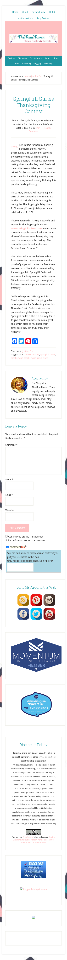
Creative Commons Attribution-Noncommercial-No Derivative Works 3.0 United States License (34, 840)
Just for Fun (28, 351)
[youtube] (49, 619)
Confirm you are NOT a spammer (25, 536)
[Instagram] (49, 605)
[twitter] (36, 619)
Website (9, 510)
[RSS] (23, 605)
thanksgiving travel (33, 358)
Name (9, 479)
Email (9, 494)
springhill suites (47, 354)
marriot (35, 354)
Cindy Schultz (28, 837)
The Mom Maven (33, 38)
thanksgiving (17, 358)
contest (27, 354)
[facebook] (23, 619)
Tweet (14, 146)
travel (45, 358)
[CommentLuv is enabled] (18, 547)
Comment (11, 445)
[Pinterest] (36, 605)
